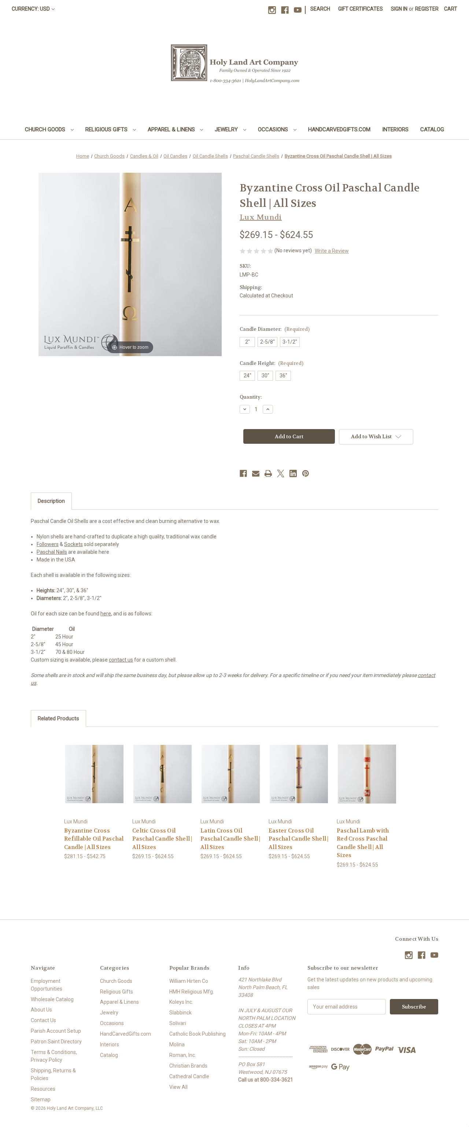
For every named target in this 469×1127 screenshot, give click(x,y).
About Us (41, 1010)
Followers (48, 544)
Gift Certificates (360, 9)
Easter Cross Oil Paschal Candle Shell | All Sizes (299, 839)
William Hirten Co (188, 981)
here (105, 613)
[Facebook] (285, 10)
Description (51, 501)
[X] (280, 473)
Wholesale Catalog (52, 999)
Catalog (432, 129)
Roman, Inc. (182, 1055)
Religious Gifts (107, 129)
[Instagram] (272, 10)
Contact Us (43, 1020)
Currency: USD (31, 9)
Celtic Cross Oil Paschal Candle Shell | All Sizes (162, 839)
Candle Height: (271, 363)
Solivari (177, 1023)
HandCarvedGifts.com (339, 129)
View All (178, 1087)
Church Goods (46, 129)
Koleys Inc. (181, 1002)
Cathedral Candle (189, 1076)
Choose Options (94, 780)
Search (320, 9)
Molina (177, 1044)
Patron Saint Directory (56, 1041)
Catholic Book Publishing (197, 1034)
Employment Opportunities (46, 985)
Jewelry (227, 129)
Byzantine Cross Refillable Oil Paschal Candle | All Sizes (94, 839)
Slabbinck (180, 1013)
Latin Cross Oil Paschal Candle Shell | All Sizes (230, 839)
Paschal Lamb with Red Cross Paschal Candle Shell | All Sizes (363, 843)
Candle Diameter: (275, 329)
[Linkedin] (293, 473)
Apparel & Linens (172, 129)
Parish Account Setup (56, 1031)
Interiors (395, 129)
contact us (121, 660)
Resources (43, 1089)
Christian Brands (188, 1066)
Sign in (399, 9)
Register (427, 9)
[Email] (255, 473)
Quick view (88, 767)
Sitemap (41, 1099)
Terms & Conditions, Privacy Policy (54, 1056)
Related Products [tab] (58, 718)
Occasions (273, 129)
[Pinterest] (305, 473)
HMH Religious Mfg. (191, 992)
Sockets (73, 544)
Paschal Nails (52, 552)
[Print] (268, 473)
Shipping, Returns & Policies (53, 1074)
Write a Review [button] (332, 251)
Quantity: (251, 397)
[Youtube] (298, 10)
